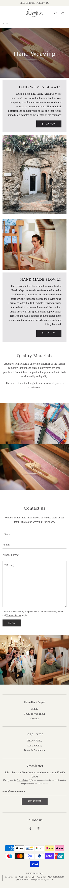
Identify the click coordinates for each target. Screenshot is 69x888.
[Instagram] (38, 828)
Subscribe (34, 801)
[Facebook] (30, 828)
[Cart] (62, 13)
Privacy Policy (56, 611)
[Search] (55, 13)
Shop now (49, 124)
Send (11, 623)
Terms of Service (13, 615)
